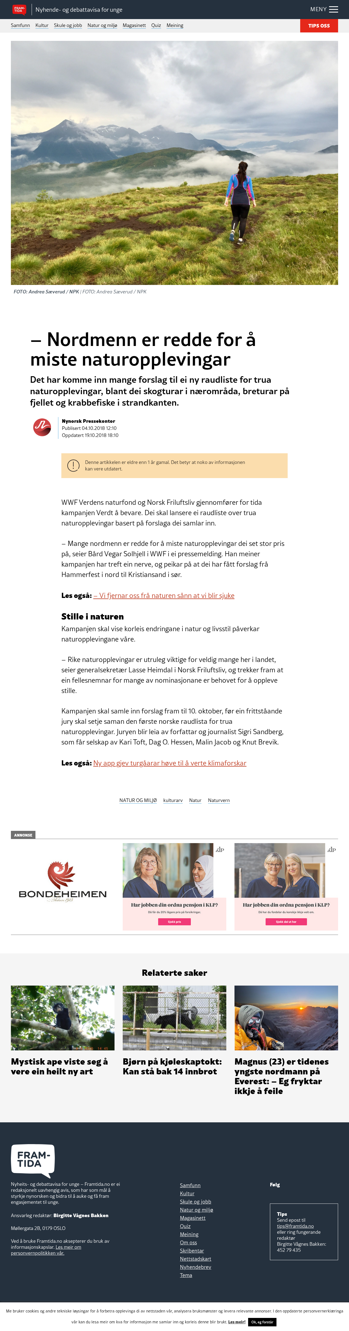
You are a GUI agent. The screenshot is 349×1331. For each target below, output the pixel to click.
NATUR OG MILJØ (138, 800)
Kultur (42, 25)
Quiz (156, 25)
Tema (186, 1275)
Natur (195, 800)
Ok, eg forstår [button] (262, 1322)
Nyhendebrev (195, 1267)
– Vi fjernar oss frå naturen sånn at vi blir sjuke (163, 595)
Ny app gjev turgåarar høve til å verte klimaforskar (169, 763)
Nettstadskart (195, 1258)
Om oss (188, 1242)
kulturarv (173, 800)
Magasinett (134, 25)
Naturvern (219, 800)
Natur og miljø (102, 25)
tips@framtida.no (295, 1226)
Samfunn (20, 25)
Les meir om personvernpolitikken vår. (46, 1250)
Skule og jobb (68, 25)
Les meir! (237, 1321)
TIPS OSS (319, 25)
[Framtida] (21, 10)
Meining (175, 25)
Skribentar (192, 1250)
